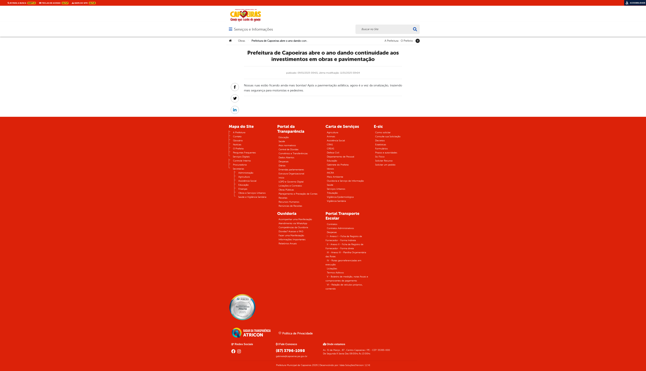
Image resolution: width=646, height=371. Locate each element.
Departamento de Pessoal (340, 156)
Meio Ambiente (335, 177)
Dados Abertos (286, 157)
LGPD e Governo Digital (291, 181)
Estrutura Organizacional (291, 173)
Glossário (238, 140)
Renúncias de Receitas (290, 206)
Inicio (281, 177)
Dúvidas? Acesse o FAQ (291, 231)
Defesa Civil (333, 152)
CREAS (330, 148)
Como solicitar (383, 132)
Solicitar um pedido (385, 164)
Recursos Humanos (289, 202)
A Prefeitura (391, 40)
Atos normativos (287, 145)
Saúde (282, 141)
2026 (314, 365)
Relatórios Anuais (288, 243)
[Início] (230, 41)
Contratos (332, 224)
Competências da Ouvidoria (293, 227)
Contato (237, 136)
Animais (331, 136)
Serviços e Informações (253, 29)
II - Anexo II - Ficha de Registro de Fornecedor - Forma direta (344, 246)
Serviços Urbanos (336, 189)
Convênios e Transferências (293, 153)
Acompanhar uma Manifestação (295, 219)
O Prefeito (407, 40)
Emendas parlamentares (291, 169)
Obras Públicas (286, 190)
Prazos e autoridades (386, 152)
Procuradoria (240, 164)
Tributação (332, 193)
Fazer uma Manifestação (291, 235)
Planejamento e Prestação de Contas (298, 194)
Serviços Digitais (241, 156)
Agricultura (244, 177)
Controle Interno (242, 160)
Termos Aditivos (335, 272)
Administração (245, 173)
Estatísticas (380, 144)
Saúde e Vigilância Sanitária (252, 197)
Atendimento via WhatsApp (293, 223)
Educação (243, 185)
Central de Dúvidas (288, 149)
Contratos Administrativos (340, 228)
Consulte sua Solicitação (388, 136)
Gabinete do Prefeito (338, 164)
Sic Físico (380, 156)
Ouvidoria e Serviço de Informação (345, 181)
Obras (241, 40)
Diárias (282, 165)
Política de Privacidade (297, 333)
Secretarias (238, 169)
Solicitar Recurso (384, 160)
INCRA (330, 173)
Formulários (381, 148)
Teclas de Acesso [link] (54, 3)
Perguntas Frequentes (244, 152)
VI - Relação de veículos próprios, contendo (344, 286)
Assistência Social (247, 181)
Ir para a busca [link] (22, 3)
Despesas (284, 161)
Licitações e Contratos (290, 185)
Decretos (380, 140)
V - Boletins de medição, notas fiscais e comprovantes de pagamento (347, 278)
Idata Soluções (347, 365)
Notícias (237, 144)
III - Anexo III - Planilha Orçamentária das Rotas (346, 254)
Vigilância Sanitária (336, 201)
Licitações (332, 268)
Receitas (283, 198)
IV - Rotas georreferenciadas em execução (343, 262)
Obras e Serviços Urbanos (252, 193)
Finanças (242, 189)
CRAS (330, 144)
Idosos (330, 169)
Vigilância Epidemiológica (340, 197)
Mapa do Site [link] (84, 3)
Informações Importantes (292, 239)
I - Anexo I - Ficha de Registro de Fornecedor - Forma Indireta (344, 238)
